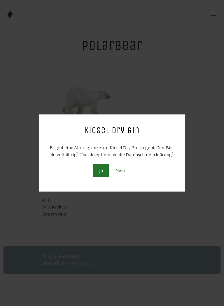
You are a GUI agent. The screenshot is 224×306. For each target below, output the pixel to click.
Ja (101, 170)
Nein (120, 170)
